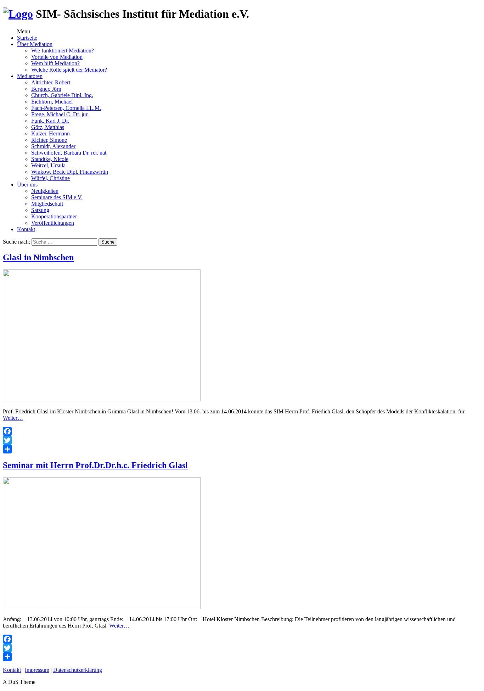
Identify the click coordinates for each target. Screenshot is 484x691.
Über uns (27, 185)
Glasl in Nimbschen (38, 257)
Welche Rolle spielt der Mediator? (69, 70)
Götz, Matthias (47, 127)
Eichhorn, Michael (52, 102)
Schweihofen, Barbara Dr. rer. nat (68, 153)
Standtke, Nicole (49, 159)
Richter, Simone (49, 140)
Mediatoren (30, 76)
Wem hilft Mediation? (55, 63)
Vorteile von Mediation (57, 57)
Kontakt (26, 229)
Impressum (37, 670)
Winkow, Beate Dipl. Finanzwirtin (69, 172)
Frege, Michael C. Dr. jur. (60, 114)
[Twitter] (242, 440)
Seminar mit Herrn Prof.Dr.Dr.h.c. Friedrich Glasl (95, 465)
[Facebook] (242, 431)
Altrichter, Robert (50, 82)
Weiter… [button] (13, 418)
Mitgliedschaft (47, 204)
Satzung (40, 210)
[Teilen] (242, 449)
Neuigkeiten (44, 191)
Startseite (27, 38)
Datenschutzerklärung (77, 670)
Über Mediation (34, 44)
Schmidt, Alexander (53, 146)
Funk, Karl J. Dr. (50, 121)
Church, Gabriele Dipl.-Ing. (62, 95)
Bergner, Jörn (46, 89)
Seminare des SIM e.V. (57, 197)
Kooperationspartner (54, 216)
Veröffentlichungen (52, 223)
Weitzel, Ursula (48, 165)
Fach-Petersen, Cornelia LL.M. (66, 108)
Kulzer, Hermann (50, 133)
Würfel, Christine (50, 178)
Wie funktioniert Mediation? (62, 51)
